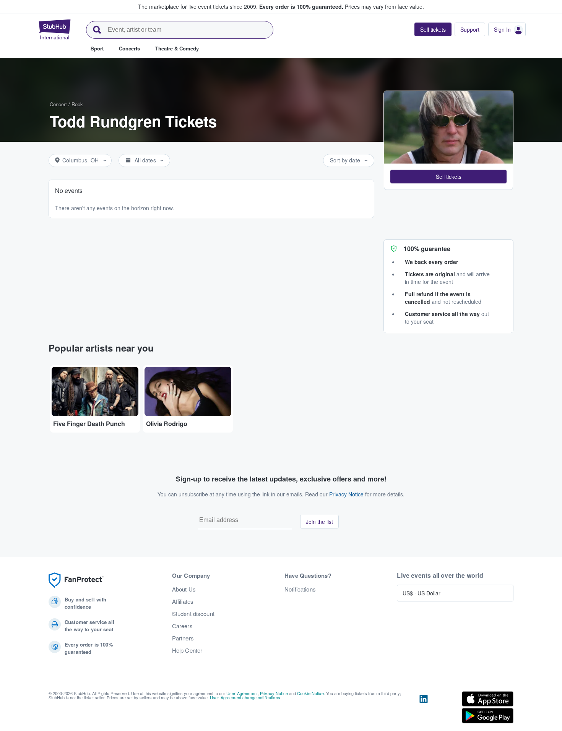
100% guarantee (427, 248)
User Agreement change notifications (245, 697)
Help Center (187, 650)
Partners (183, 638)
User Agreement (242, 693)
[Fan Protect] (76, 580)
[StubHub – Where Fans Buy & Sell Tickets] (54, 29)
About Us (184, 589)
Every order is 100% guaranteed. (301, 6)
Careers (182, 626)
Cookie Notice (310, 693)
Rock (77, 104)
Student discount (193, 614)
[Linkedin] (423, 708)
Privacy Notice (346, 494)
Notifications (300, 589)
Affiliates (182, 601)
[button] (448, 176)
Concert (58, 104)
